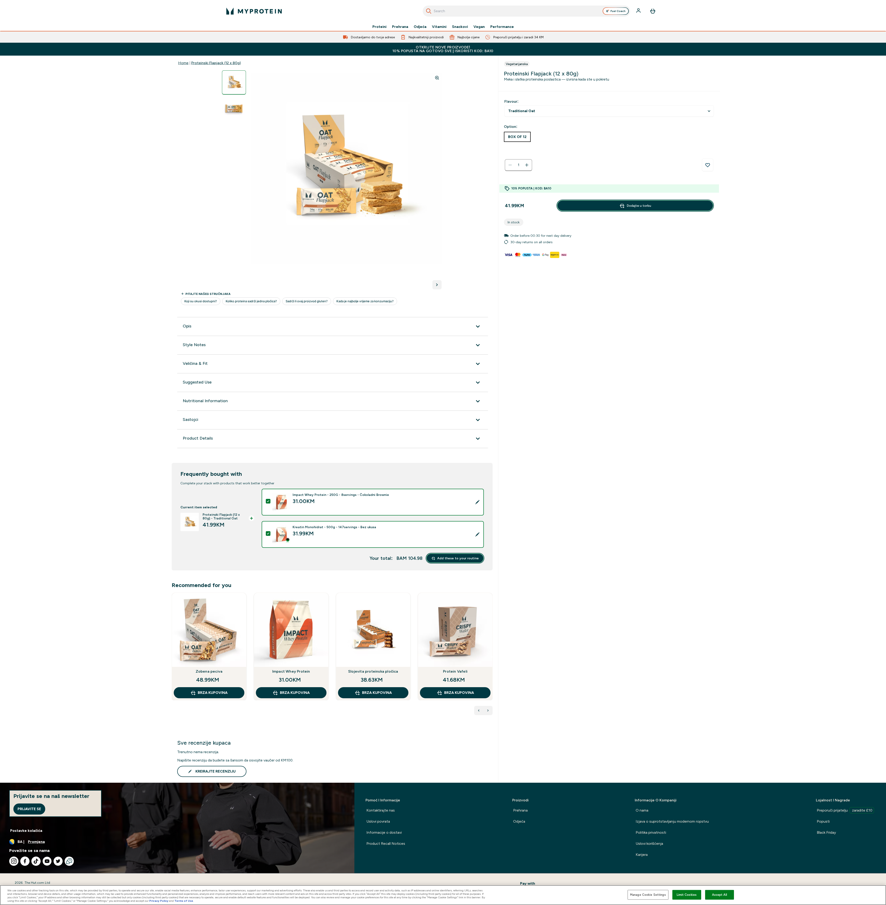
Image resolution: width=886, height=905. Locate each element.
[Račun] (639, 11)
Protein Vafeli (455, 671)
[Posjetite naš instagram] (13, 861)
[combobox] (526, 11)
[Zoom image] (437, 77)
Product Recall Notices (385, 843)
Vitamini (439, 27)
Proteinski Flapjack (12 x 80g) (216, 63)
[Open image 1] (234, 82)
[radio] (517, 137)
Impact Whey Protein (291, 671)
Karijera (642, 855)
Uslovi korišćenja (649, 843)
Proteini (379, 27)
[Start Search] (428, 11)
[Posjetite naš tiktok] (36, 861)
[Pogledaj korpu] (653, 11)
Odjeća (420, 27)
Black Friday (826, 832)
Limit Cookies (687, 894)
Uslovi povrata (378, 821)
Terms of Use (183, 900)
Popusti (823, 821)
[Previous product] (478, 710)
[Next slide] (492, 657)
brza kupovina (212, 693)
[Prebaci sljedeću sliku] (437, 284)
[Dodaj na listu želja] (707, 165)
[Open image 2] (234, 108)
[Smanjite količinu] (510, 165)
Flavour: (511, 101)
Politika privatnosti (651, 832)
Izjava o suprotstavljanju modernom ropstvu (672, 821)
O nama (642, 810)
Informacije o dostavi (384, 832)
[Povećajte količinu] (527, 165)
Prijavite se (29, 809)
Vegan (479, 27)
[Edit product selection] (477, 502)
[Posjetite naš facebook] (25, 861)
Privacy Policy (158, 900)
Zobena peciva (209, 671)
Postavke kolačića (26, 831)
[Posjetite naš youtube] (47, 861)
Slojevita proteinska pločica (373, 671)
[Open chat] (69, 861)
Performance (502, 27)
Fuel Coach (618, 11)
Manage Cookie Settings (648, 894)
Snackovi (460, 27)
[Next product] (488, 710)
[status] (518, 165)
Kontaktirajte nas (380, 810)
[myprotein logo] (254, 11)
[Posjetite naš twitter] (58, 861)
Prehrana (400, 27)
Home (183, 63)
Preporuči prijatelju (844, 810)
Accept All (719, 894)
